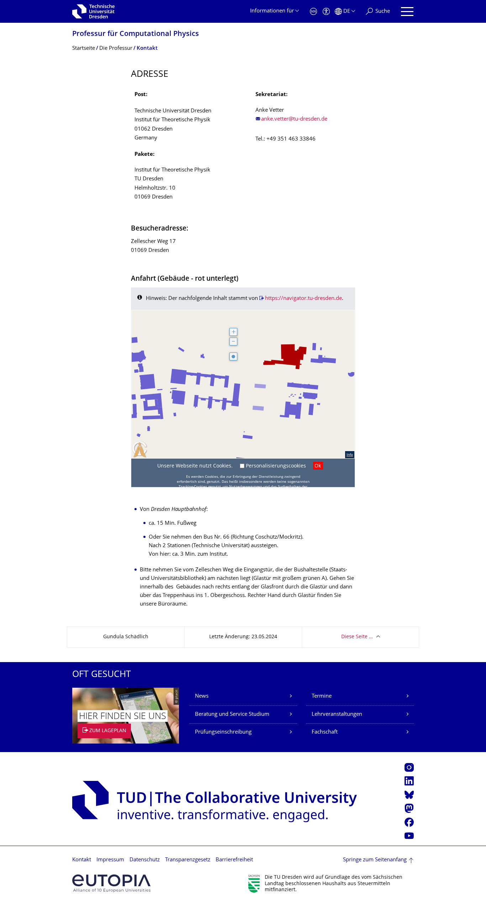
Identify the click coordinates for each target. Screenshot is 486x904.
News (201, 696)
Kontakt (81, 860)
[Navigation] (407, 11)
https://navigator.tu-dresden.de (303, 298)
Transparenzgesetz (187, 860)
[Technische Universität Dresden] (93, 11)
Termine (322, 696)
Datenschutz (145, 860)
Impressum (110, 860)
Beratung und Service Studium (232, 714)
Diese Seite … (357, 637)
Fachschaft (325, 732)
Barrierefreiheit (234, 860)
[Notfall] (313, 11)
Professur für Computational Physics (135, 34)
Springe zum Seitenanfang (375, 860)
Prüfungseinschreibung (223, 732)
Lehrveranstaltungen (337, 714)
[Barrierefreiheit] (326, 11)
